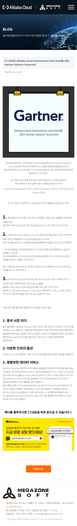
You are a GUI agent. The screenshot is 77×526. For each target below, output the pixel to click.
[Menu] (69, 7)
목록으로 (38, 469)
